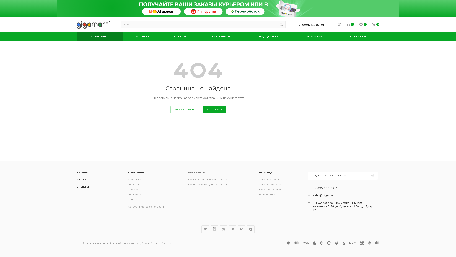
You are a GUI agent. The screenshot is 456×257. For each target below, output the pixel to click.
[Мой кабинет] (339, 25)
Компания (136, 172)
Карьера (133, 189)
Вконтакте (205, 229)
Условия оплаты (269, 179)
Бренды (83, 186)
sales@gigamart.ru (325, 195)
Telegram (232, 229)
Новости (133, 184)
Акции (81, 179)
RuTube (223, 229)
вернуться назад (185, 109)
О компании (135, 179)
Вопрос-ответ (267, 194)
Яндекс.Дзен (251, 229)
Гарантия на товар (270, 189)
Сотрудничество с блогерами (146, 206)
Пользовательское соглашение (207, 179)
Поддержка (135, 194)
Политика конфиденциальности (207, 184)
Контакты (134, 199)
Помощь (266, 172)
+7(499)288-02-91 (310, 25)
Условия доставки (270, 184)
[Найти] (281, 24)
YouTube (241, 229)
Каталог (83, 172)
